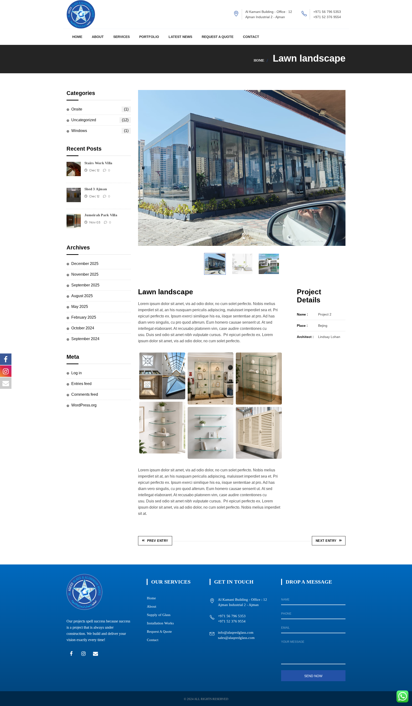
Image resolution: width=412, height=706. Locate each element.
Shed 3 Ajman (95, 189)
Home (259, 60)
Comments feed (84, 394)
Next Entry (326, 541)
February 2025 (83, 317)
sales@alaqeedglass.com (236, 638)
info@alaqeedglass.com (235, 632)
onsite (100, 109)
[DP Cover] (258, 432)
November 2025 (84, 274)
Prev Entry (157, 541)
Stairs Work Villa (98, 163)
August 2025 (82, 296)
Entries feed (81, 384)
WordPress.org (84, 405)
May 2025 (79, 307)
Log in (76, 373)
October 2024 (82, 328)
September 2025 (85, 285)
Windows (100, 131)
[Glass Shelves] (210, 378)
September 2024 (85, 339)
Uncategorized (100, 120)
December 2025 (84, 264)
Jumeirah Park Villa (100, 215)
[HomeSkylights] (162, 376)
